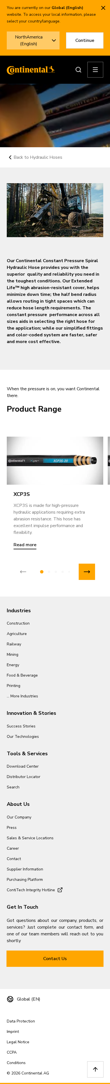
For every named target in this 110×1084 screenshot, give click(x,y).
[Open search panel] (78, 70)
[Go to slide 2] (49, 572)
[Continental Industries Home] (29, 70)
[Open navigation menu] (95, 70)
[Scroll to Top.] (95, 1069)
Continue (84, 40)
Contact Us (55, 959)
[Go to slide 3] (56, 572)
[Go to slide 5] (69, 572)
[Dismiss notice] (103, 7)
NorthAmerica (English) (29, 40)
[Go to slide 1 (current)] (41, 571)
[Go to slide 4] (62, 572)
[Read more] (55, 461)
